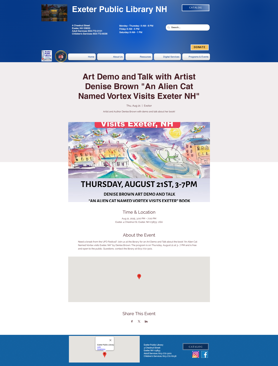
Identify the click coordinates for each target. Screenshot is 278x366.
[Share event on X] (139, 321)
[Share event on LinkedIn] (146, 321)
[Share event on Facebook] (132, 321)
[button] (167, 56)
